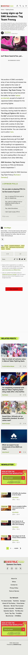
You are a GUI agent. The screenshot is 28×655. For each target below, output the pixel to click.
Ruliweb (17, 175)
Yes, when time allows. (11, 208)
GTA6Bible (18, 616)
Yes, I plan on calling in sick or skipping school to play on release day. (13, 203)
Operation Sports (9, 611)
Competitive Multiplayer (14, 245)
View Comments (14, 289)
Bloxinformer (9, 616)
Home (2, 9)
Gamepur (22, 601)
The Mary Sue (19, 611)
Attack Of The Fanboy (8, 603)
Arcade (6, 245)
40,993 (16, 548)
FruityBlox (19, 613)
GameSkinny (19, 608)
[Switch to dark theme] (23, 6)
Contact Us (14, 585)
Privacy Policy (18, 482)
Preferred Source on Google (9, 274)
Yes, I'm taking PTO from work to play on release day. (14, 197)
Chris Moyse (7, 32)
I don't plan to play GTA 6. (12, 212)
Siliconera (6, 606)
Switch (3, 249)
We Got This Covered (17, 606)
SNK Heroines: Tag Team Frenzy (16, 247)
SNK (7, 247)
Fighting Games (10, 9)
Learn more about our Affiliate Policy (11, 269)
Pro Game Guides (6, 601)
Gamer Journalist (9, 608)
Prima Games (20, 603)
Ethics (14, 581)
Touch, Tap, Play (10, 613)
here (11, 132)
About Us (14, 578)
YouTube (8, 249)
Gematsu (4, 177)
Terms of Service (10, 482)
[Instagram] (2, 239)
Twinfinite (16, 601)
